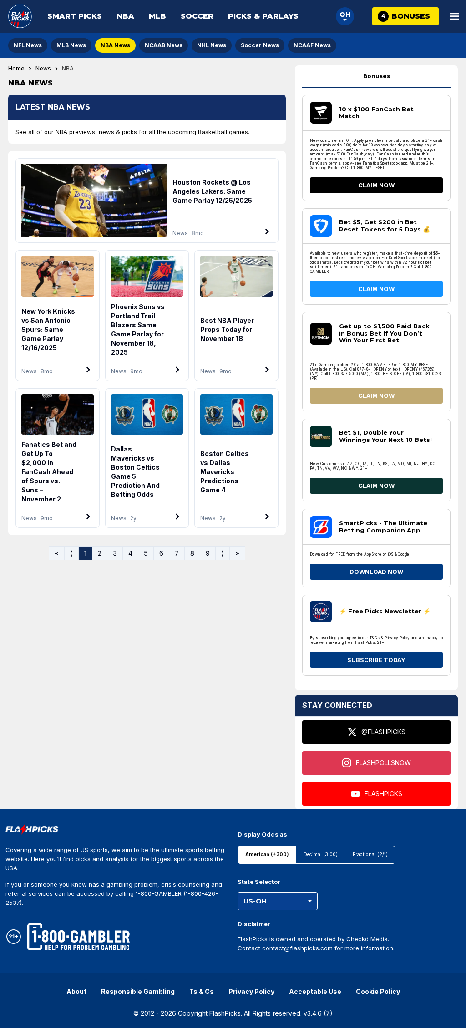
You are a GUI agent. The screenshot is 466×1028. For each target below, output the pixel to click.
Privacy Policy (251, 991)
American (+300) (267, 855)
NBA (125, 16)
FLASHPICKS (383, 793)
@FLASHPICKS (383, 732)
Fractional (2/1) (370, 855)
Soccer (197, 16)
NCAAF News (312, 45)
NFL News (28, 45)
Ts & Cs (201, 991)
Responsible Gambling (138, 991)
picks (129, 131)
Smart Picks (74, 16)
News (43, 68)
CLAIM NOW (376, 185)
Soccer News (260, 45)
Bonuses (376, 76)
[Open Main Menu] (454, 16)
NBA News (115, 45)
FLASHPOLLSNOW (383, 763)
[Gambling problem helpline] (78, 936)
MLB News (71, 45)
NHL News (211, 45)
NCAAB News (163, 45)
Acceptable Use (315, 991)
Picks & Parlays (263, 16)
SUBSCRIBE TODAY (376, 659)
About (76, 991)
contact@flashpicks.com (297, 948)
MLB (157, 16)
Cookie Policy (378, 991)
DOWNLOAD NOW (376, 571)
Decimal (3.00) (321, 855)
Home (16, 68)
